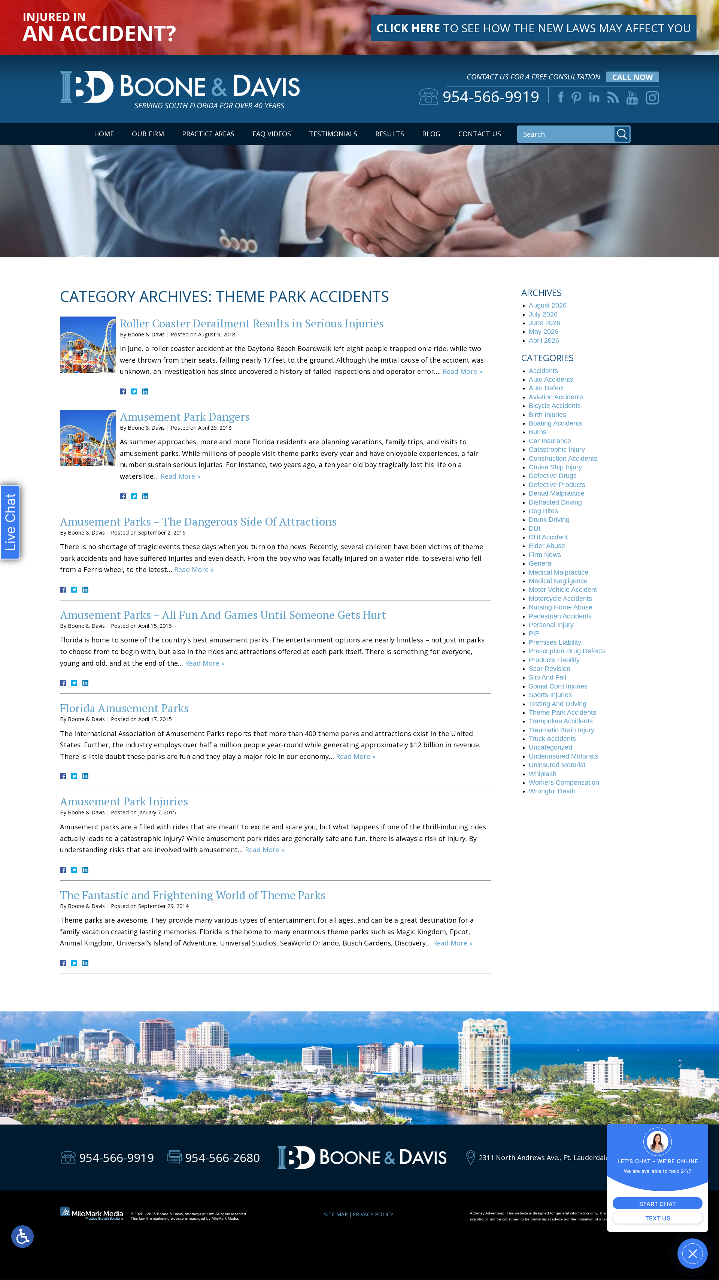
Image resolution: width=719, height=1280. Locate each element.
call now (632, 77)
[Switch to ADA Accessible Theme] (22, 1236)
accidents (543, 371)
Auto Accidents (551, 379)
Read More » (462, 371)
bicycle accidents (555, 405)
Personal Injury (551, 625)
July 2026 (543, 314)
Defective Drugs (553, 475)
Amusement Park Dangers (185, 416)
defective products (557, 484)
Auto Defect (546, 388)
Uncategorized (550, 747)
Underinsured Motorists (563, 756)
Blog (431, 133)
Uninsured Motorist (557, 765)
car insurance (550, 441)
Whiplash (542, 774)
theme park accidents (562, 712)
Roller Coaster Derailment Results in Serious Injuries (252, 323)
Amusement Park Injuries (124, 801)
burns (537, 432)
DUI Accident (548, 537)
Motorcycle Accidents (560, 598)
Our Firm (148, 133)
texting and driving (557, 704)
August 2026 (548, 305)
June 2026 (544, 323)
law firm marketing (154, 1218)
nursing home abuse (560, 607)
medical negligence (558, 581)
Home (104, 133)
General (541, 563)
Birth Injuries (547, 414)
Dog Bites (543, 511)
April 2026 (544, 340)
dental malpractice (557, 493)
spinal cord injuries (558, 686)
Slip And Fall (547, 677)
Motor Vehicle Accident (563, 589)
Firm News (545, 555)
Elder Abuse (547, 546)
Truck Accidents (552, 738)
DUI (534, 528)
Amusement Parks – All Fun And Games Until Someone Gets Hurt (223, 614)
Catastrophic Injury (557, 449)
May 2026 (543, 331)
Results (389, 133)
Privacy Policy (372, 1214)
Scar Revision (549, 668)
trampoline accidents (561, 721)
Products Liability (554, 660)
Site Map (336, 1214)
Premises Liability (555, 642)
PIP (534, 633)
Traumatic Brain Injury (561, 730)
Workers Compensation (564, 782)
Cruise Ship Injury (555, 467)
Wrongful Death (552, 791)
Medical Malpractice (558, 572)
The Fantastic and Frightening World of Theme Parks (192, 894)
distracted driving (555, 502)
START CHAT (657, 1204)
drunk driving (549, 519)
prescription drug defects (567, 651)
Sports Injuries (550, 695)
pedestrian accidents (560, 616)
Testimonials (333, 133)
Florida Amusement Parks (124, 707)
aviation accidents (556, 397)
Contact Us (479, 133)
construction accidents (563, 458)
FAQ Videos (271, 133)
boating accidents (555, 423)
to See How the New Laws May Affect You (533, 28)
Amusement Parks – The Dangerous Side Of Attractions (198, 521)
